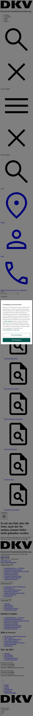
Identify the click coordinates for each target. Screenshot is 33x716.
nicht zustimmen (8, 321)
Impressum (16, 330)
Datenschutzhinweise (8, 330)
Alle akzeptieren (16, 340)
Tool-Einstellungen (16, 335)
